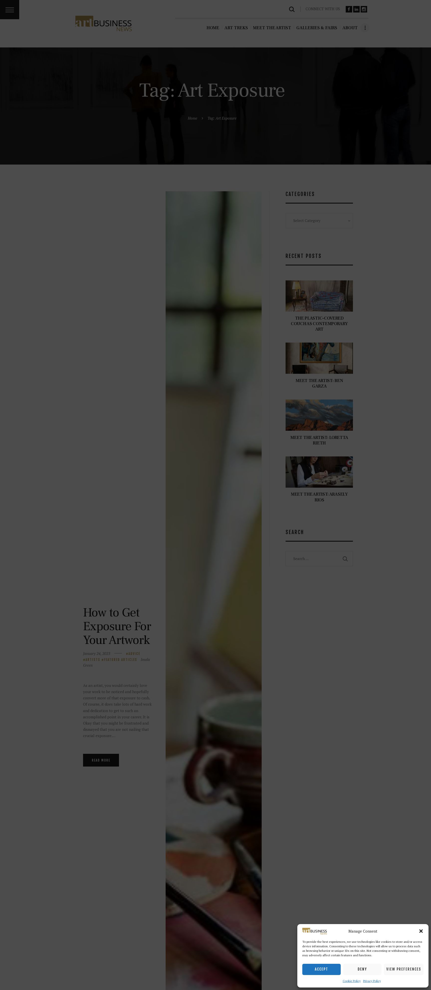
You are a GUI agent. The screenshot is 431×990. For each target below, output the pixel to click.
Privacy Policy (372, 981)
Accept (321, 969)
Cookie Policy (352, 981)
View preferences (403, 969)
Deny (362, 969)
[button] (421, 931)
